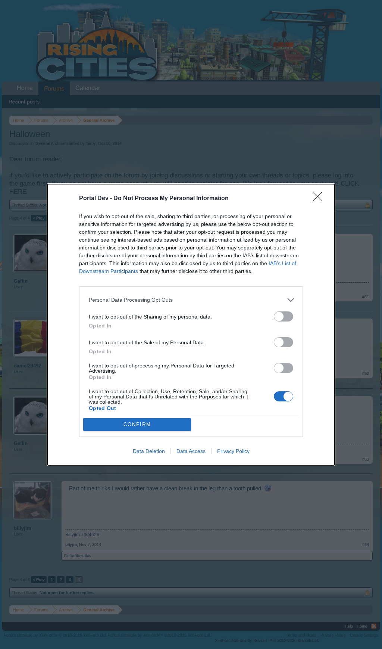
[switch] (283, 316)
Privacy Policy (233, 451)
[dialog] (191, 324)
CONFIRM (137, 424)
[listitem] (191, 300)
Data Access (191, 451)
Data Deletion (149, 451)
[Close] (320, 199)
